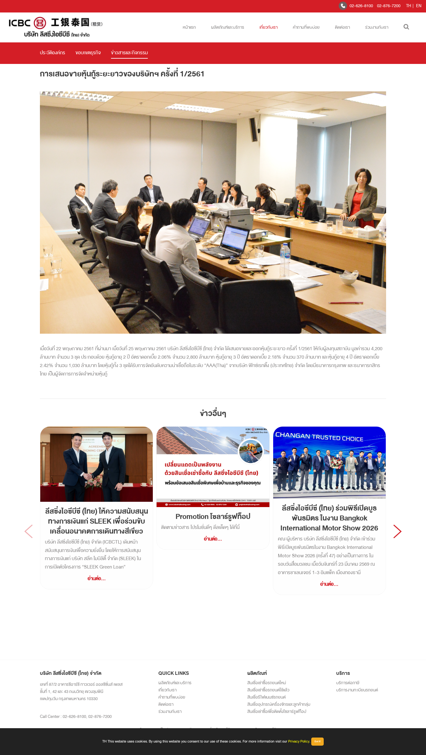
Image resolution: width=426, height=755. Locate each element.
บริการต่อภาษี (347, 683)
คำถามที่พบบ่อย (306, 27)
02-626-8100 (361, 5)
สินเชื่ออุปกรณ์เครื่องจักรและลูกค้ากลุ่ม (278, 704)
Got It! (317, 741)
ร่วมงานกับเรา (376, 27)
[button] (397, 531)
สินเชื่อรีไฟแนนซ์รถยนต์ (266, 697)
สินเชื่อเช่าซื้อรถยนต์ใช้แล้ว (268, 690)
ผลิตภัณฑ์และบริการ (227, 27)
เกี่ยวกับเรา (268, 27)
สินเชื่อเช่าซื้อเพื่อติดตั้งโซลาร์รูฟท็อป (276, 711)
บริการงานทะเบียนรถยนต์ (357, 690)
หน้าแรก (189, 27)
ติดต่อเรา (342, 27)
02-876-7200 (388, 5)
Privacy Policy (298, 741)
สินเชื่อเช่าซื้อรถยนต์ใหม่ (266, 683)
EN (418, 5)
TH (408, 5)
